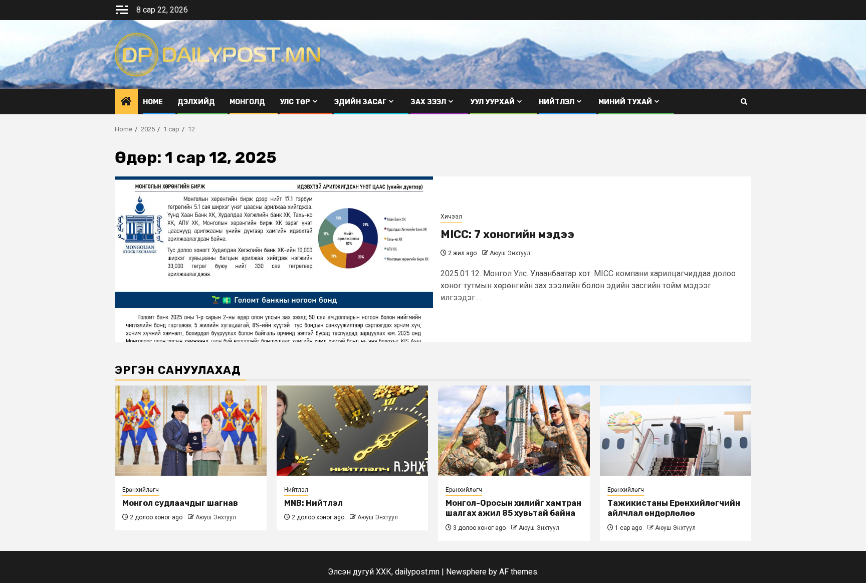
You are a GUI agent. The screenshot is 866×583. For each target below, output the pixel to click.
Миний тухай (625, 102)
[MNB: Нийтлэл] (352, 430)
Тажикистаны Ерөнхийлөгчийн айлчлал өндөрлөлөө (673, 508)
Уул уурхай (492, 102)
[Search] (744, 101)
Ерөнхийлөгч (140, 489)
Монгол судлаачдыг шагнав (180, 503)
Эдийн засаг (360, 102)
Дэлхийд (196, 102)
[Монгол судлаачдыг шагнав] (191, 430)
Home (153, 102)
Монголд (247, 102)
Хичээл (451, 216)
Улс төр (295, 102)
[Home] (126, 102)
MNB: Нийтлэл (313, 503)
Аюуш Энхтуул (510, 253)
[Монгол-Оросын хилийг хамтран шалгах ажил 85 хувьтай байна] (514, 430)
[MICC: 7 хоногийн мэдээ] (274, 259)
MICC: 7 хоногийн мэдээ (507, 234)
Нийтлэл (556, 102)
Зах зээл (428, 102)
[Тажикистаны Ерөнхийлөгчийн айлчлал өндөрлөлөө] (676, 430)
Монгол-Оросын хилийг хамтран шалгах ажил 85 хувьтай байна (513, 508)
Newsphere (466, 571)
